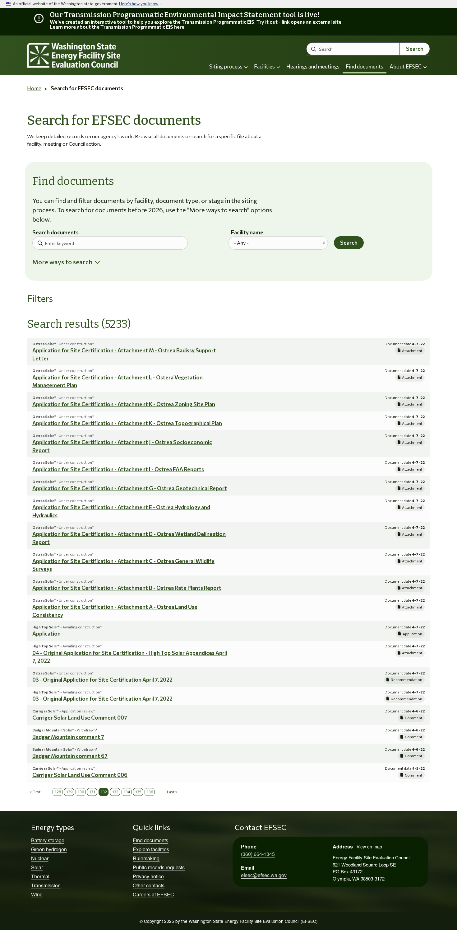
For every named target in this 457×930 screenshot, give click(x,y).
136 (149, 792)
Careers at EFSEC (153, 894)
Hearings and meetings (312, 66)
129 (69, 792)
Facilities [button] (265, 66)
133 (115, 792)
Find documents (364, 66)
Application (46, 633)
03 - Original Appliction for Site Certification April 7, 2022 (102, 679)
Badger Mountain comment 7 (68, 737)
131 (92, 792)
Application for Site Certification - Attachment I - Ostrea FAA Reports (118, 469)
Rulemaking (146, 858)
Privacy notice (148, 876)
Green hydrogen (49, 849)
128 (57, 792)
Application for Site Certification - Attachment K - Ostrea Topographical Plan (127, 423)
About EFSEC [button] (406, 66)
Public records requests (159, 867)
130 (80, 792)
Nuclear (39, 858)
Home (34, 88)
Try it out (267, 22)
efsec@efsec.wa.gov (264, 875)
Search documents (55, 233)
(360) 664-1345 (258, 853)
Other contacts (148, 885)
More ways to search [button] (62, 261)
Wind (37, 894)
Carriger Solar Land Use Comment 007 (79, 717)
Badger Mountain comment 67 (70, 756)
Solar (37, 867)
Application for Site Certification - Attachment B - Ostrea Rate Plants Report (126, 588)
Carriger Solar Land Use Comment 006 (79, 775)
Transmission (46, 885)
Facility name (247, 233)
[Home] (90, 55)
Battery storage (47, 840)
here (179, 27)
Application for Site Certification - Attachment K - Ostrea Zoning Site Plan (123, 404)
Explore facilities (151, 849)
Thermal (40, 876)
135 (138, 792)
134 (126, 792)
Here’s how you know (139, 4)
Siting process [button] (226, 66)
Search (414, 48)
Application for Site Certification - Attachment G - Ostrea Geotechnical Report (129, 488)
